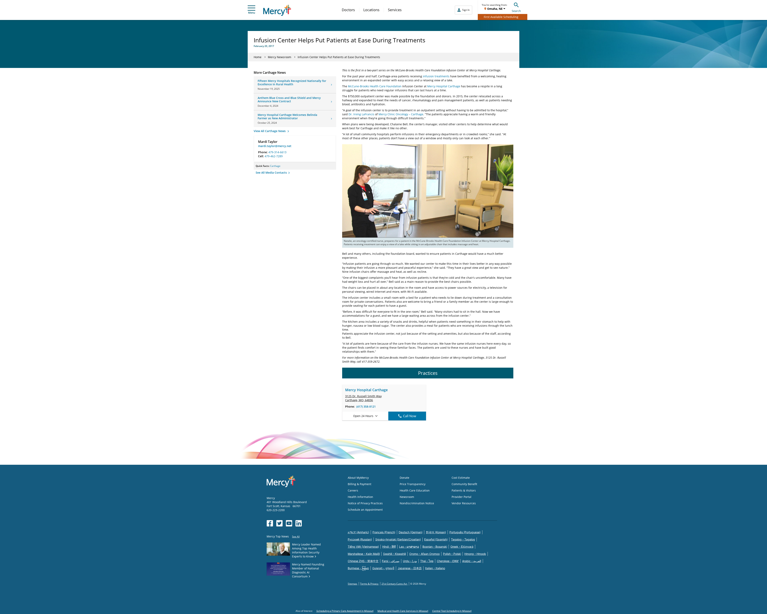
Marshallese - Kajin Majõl (364, 553)
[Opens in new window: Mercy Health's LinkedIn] (298, 523)
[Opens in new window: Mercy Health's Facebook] (270, 523)
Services (395, 9)
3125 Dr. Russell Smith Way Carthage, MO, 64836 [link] (363, 398)
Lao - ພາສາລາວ (409, 546)
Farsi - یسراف (390, 561)
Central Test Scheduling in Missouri (452, 610)
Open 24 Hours (363, 416)
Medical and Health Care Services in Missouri (403, 610)
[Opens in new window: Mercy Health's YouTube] (289, 523)
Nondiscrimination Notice (417, 503)
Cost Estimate (461, 478)
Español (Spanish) (436, 539)
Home (257, 57)
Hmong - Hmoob (475, 553)
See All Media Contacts (272, 172)
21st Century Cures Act (395, 583)
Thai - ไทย (426, 561)
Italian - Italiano (435, 568)
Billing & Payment (359, 484)
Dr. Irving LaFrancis (361, 114)
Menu (251, 12)
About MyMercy (358, 478)
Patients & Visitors (464, 490)
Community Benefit (464, 484)
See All (296, 536)
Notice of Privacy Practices (365, 503)
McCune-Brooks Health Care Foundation (374, 86)
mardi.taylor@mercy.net (274, 146)
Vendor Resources (464, 503)
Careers (353, 490)
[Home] (277, 10)
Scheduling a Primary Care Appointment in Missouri (345, 610)
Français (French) (384, 532)
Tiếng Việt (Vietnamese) (363, 546)
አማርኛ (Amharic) (358, 532)
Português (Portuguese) (465, 532)
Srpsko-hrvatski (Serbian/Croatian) (398, 539)
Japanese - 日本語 (410, 568)
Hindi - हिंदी (389, 546)
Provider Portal (461, 497)
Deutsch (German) (410, 532)
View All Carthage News (270, 131)
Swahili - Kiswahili (394, 553)
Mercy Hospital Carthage (443, 86)
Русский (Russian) (360, 539)
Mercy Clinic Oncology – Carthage (401, 114)
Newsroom (407, 497)
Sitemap (353, 583)
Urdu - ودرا (410, 561)
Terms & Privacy (369, 583)
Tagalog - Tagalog (463, 539)
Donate (404, 478)
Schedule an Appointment (365, 510)
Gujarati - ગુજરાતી (383, 568)
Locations (371, 9)
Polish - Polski (452, 553)
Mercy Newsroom (279, 57)
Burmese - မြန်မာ (358, 568)
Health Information (360, 497)
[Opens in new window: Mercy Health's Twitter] (279, 523)
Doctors (348, 9)
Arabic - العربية (471, 561)
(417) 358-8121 (366, 406)
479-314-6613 (277, 152)
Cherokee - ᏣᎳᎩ (448, 561)
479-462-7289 (274, 156)
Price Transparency (412, 484)
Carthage (275, 166)
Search (516, 11)
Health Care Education (415, 490)
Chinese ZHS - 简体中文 (363, 561)
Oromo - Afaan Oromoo (424, 553)
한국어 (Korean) (436, 532)
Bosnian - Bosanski (434, 546)
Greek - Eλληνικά (461, 546)
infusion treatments (436, 76)
